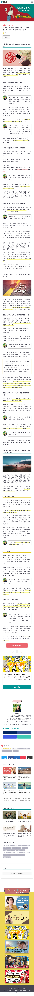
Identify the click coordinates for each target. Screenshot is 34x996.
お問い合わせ (24, 988)
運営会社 (30, 990)
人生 (14, 847)
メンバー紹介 (17, 988)
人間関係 (13, 854)
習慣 (5, 847)
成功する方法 (7, 857)
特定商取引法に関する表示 (20, 990)
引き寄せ (25, 847)
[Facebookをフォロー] (24, 732)
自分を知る (6, 854)
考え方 (19, 847)
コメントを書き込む (17, 873)
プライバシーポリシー (8, 990)
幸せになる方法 (21, 854)
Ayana (6, 33)
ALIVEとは (10, 988)
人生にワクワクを (8, 25)
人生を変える (16, 748)
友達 (10, 847)
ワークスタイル (13, 850)
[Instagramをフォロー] (10, 737)
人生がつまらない (25, 748)
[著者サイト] (10, 732)
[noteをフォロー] (24, 737)
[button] (30, 475)
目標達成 (6, 852)
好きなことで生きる (24, 845)
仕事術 (5, 850)
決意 (28, 852)
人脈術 (23, 852)
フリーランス (7, 845)
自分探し (16, 751)
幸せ (18, 852)
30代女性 (13, 852)
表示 (8, 37)
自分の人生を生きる (7, 751)
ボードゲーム (21, 850)
